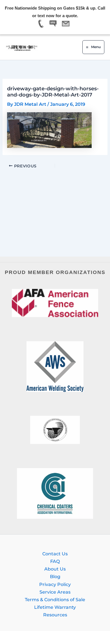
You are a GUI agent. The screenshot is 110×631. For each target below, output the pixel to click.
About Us (55, 569)
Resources (55, 614)
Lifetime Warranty (55, 607)
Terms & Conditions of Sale (55, 599)
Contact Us (55, 553)
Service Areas (55, 592)
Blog (55, 576)
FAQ (55, 561)
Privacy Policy (55, 584)
